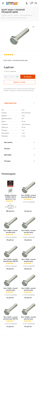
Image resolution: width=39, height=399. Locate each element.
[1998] (19, 35)
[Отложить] (33, 27)
